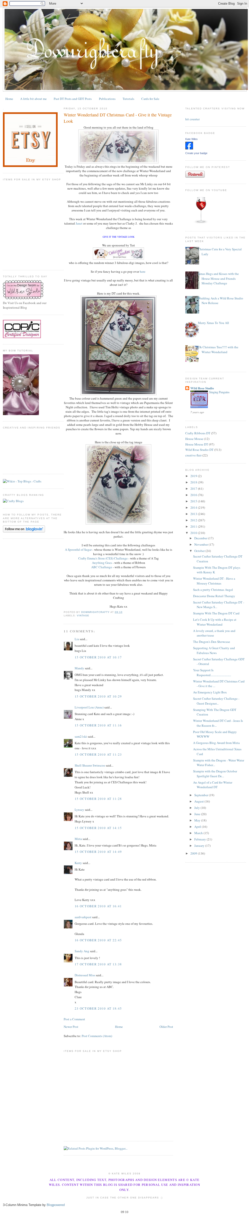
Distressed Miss (85, 975)
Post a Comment (74, 1019)
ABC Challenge (101, 567)
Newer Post (71, 1026)
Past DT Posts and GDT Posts (73, 98)
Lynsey (79, 809)
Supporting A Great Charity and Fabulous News (214, 650)
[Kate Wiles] (189, 148)
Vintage (83, 615)
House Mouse (194, 439)
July (197, 807)
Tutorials (128, 98)
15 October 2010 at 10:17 (98, 657)
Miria (78, 839)
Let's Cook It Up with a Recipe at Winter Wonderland (214, 622)
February (200, 839)
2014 (194, 507)
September (201, 795)
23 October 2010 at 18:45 (98, 1008)
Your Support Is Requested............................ (212, 672)
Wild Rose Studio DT (199, 449)
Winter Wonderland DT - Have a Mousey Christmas (214, 580)
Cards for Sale (150, 98)
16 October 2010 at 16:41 (98, 906)
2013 (194, 514)
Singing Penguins (219, 392)
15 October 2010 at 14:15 (98, 828)
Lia (77, 639)
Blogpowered (56, 1205)
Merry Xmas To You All (213, 323)
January (199, 845)
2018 (194, 482)
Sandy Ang (82, 951)
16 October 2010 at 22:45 (98, 940)
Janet (79, 223)
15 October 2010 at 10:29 (98, 696)
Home (9, 98)
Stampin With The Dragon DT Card (216, 613)
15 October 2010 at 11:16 (98, 725)
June (197, 814)
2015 (194, 501)
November (201, 544)
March (199, 833)
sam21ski (81, 736)
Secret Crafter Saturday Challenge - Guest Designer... (216, 701)
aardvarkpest (83, 917)
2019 (194, 476)
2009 (194, 853)
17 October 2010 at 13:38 (98, 964)
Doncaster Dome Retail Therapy (214, 596)
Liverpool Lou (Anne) (89, 707)
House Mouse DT (196, 444)
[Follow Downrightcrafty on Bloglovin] (24, 531)
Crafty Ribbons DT (197, 433)
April (198, 826)
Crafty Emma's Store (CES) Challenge (103, 558)
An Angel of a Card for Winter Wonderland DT (212, 784)
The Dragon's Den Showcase (211, 641)
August (199, 801)
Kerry (78, 863)
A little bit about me (33, 98)
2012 (194, 520)
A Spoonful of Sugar (78, 549)
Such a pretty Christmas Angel (213, 589)
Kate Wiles (191, 139)
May (197, 820)
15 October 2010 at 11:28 (98, 798)
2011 (194, 526)
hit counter (192, 119)
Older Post (166, 1026)
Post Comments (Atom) (97, 1036)
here (142, 271)
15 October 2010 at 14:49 (98, 851)
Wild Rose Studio (202, 388)
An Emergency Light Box (210, 692)
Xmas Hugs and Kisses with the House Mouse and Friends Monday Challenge (218, 278)
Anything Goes (102, 562)
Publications (107, 98)
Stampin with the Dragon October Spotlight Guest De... (215, 773)
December (201, 538)
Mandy (79, 668)
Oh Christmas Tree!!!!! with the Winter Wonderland (218, 349)
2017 (194, 488)
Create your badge (196, 153)
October (199, 551)
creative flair (193, 455)
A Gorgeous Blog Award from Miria (216, 743)
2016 (194, 495)
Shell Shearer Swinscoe (90, 765)
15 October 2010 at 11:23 (98, 754)
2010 (194, 533)
